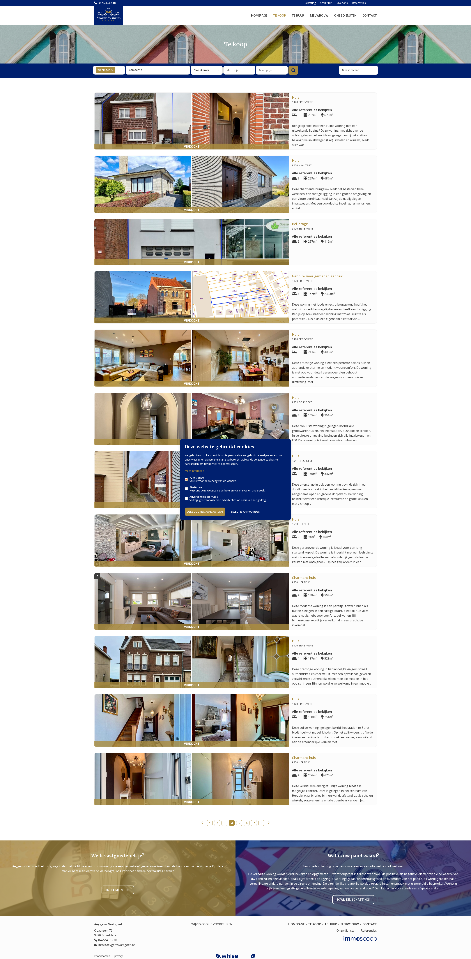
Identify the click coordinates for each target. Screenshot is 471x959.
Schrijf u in (326, 3)
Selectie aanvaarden (245, 511)
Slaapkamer (201, 70)
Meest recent (350, 70)
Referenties (359, 3)
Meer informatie (194, 471)
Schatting (310, 3)
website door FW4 (253, 956)
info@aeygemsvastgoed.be (116, 945)
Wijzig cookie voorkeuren (212, 924)
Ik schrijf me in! (117, 890)
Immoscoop (360, 939)
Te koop (279, 15)
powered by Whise (231, 955)
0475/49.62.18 (107, 3)
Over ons (342, 3)
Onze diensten (345, 15)
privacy (118, 956)
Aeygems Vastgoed (108, 924)
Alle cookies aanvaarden (205, 511)
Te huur (298, 15)
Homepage (259, 15)
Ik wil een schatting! (353, 900)
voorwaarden (102, 956)
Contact (369, 15)
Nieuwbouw (319, 15)
